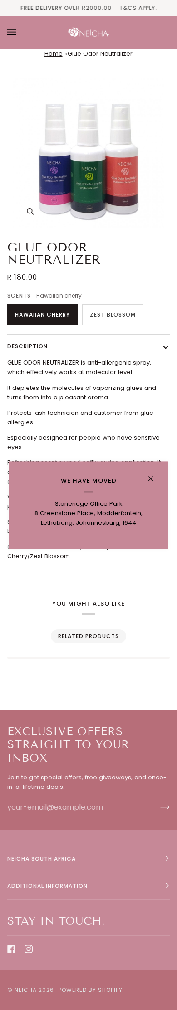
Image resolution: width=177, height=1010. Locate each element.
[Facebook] (11, 949)
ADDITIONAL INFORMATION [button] (47, 886)
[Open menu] (20, 32)
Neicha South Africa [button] (41, 859)
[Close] (154, 474)
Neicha (26, 990)
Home (53, 53)
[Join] (158, 807)
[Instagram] (29, 949)
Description (27, 346)
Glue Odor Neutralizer (100, 53)
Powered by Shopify (91, 990)
